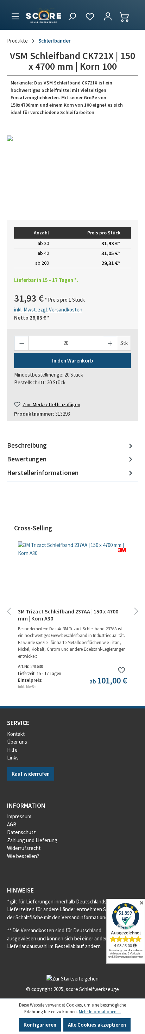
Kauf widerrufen (31, 773)
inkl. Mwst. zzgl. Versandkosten (48, 309)
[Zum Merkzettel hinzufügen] (121, 670)
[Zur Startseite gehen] (43, 15)
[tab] (70, 446)
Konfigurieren (40, 1024)
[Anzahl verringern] (21, 343)
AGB (12, 824)
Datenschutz (21, 832)
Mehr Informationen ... (100, 1012)
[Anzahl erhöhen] (110, 343)
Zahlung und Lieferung (32, 840)
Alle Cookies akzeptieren (97, 1024)
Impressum (19, 816)
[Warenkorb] (128, 17)
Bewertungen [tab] (26, 459)
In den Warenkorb (72, 360)
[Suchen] (72, 17)
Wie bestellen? (23, 856)
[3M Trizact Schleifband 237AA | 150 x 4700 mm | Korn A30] (72, 576)
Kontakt (16, 734)
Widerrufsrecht (24, 848)
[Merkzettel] (90, 17)
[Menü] (15, 15)
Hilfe (12, 749)
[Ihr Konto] (108, 17)
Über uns (17, 741)
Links (13, 757)
